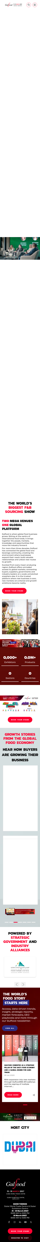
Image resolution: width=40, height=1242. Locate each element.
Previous (17, 984)
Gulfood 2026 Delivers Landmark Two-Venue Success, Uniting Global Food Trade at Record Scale (20, 1067)
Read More (13, 1095)
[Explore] (35, 5)
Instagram (14, 1222)
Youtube (25, 1222)
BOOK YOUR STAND (14, 591)
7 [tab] (33, 922)
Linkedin (20, 1222)
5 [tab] (24, 922)
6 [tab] (29, 922)
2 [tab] (11, 922)
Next (23, 984)
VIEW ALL (9, 1028)
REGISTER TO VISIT (20, 1238)
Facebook (9, 1222)
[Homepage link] (13, 4)
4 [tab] (20, 922)
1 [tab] (7, 922)
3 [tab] (15, 922)
